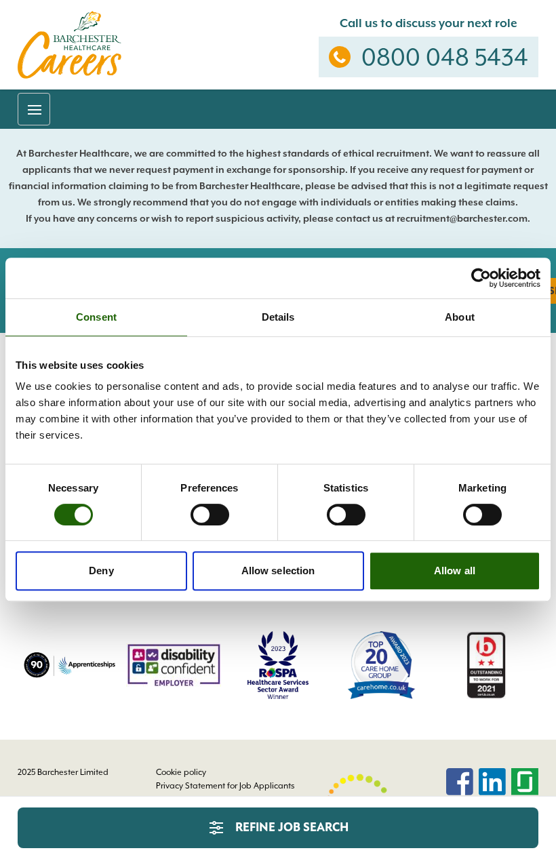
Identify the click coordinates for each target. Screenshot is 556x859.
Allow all (454, 570)
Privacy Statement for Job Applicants (225, 786)
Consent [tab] (96, 317)
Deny (101, 570)
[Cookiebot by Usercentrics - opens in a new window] (481, 278)
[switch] (210, 514)
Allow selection (278, 570)
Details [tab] (278, 317)
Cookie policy (181, 772)
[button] (34, 109)
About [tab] (460, 317)
